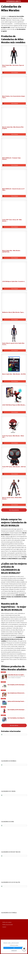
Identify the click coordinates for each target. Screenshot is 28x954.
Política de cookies (6, 922)
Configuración (14, 950)
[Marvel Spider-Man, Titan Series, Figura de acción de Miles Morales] (14, 55)
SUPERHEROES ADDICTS (13, 1)
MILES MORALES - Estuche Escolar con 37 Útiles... (13, 189)
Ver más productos (14, 510)
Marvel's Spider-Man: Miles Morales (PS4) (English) (12, 128)
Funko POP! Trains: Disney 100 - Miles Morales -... (12, 220)
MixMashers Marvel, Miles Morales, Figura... (13, 312)
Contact (4, 927)
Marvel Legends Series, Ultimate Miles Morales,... (12, 498)
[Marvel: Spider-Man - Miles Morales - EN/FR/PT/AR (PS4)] (14, 240)
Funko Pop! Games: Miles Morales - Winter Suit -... (13, 436)
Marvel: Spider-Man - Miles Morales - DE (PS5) (14, 374)
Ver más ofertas (14, 725)
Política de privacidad (7, 924)
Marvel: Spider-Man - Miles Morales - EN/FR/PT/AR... (11, 251)
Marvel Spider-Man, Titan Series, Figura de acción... (13, 66)
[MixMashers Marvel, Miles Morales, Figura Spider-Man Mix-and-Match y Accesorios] (14, 302)
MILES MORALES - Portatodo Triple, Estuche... (11, 158)
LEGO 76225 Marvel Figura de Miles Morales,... (14, 405)
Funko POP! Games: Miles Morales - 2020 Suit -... (14, 467)
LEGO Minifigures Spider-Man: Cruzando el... (13, 281)
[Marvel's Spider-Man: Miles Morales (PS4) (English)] (14, 117)
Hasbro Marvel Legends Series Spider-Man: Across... (13, 344)
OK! (14, 947)
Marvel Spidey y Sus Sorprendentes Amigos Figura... (13, 97)
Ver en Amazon (14, 72)
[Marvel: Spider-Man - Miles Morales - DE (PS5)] (14, 364)
